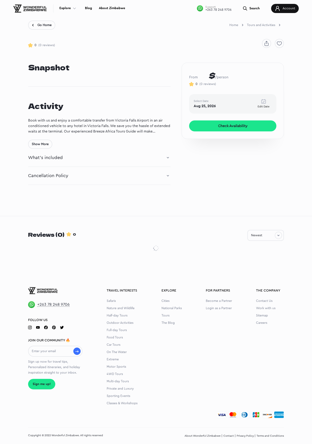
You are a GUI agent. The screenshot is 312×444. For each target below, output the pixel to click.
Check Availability (233, 126)
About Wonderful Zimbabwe (203, 435)
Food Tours (115, 337)
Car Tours (113, 344)
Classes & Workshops (122, 403)
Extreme (113, 359)
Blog (88, 8)
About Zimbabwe (112, 8)
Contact (228, 435)
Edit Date (264, 106)
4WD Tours (115, 374)
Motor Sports (116, 366)
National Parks (171, 308)
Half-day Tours (117, 315)
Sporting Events (118, 396)
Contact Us (264, 301)
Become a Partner (219, 301)
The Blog (168, 322)
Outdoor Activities (120, 322)
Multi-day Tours (118, 381)
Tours (165, 315)
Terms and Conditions (270, 435)
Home (233, 25)
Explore (65, 8)
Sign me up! (42, 384)
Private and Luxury (120, 388)
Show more (40, 144)
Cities (165, 301)
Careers (261, 322)
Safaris (111, 301)
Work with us (265, 308)
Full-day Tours (117, 330)
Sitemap (262, 315)
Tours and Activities (261, 25)
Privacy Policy (245, 435)
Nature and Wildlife (121, 308)
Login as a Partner (219, 308)
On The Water (117, 352)
